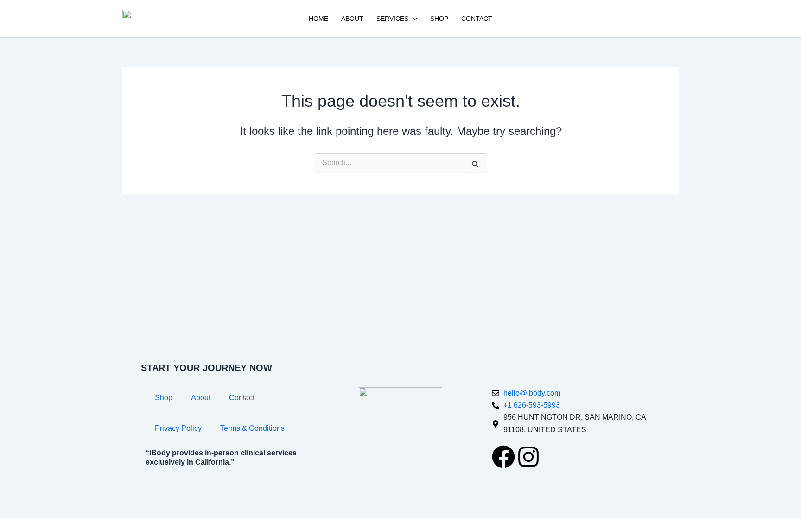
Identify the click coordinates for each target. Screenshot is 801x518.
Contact (476, 18)
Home (318, 18)
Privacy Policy (178, 428)
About (352, 18)
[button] (412, 18)
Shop (439, 18)
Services (392, 18)
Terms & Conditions (252, 428)
